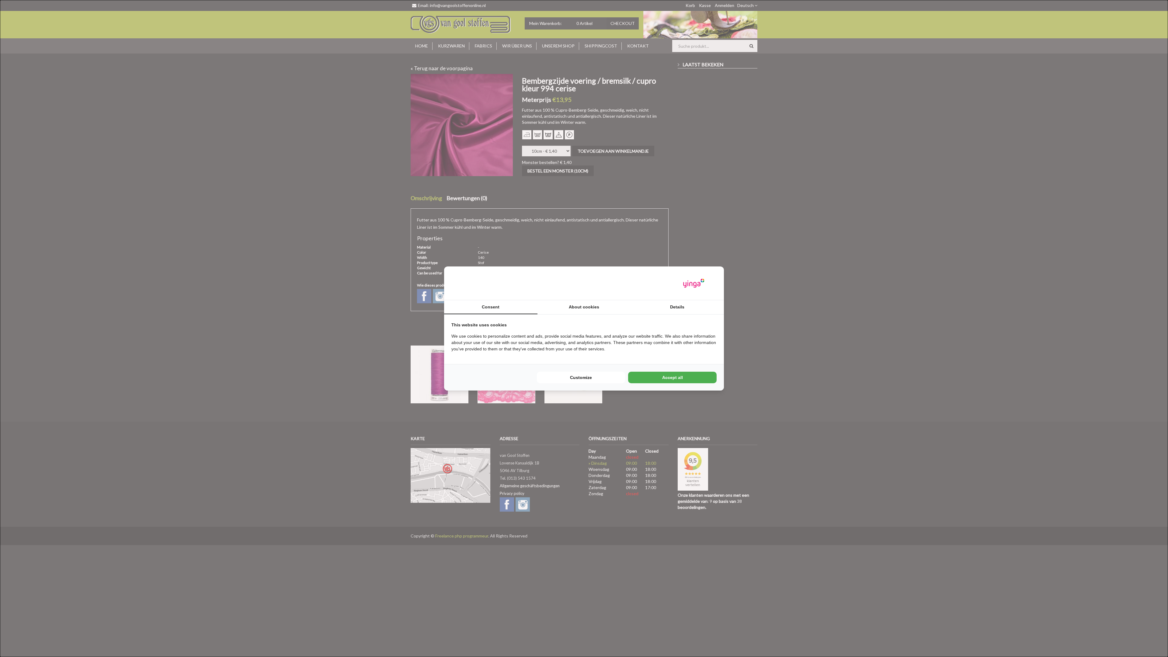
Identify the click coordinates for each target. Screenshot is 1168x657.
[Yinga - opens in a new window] (694, 283)
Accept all (672, 377)
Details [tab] (677, 306)
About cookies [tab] (584, 306)
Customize (581, 377)
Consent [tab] (490, 306)
